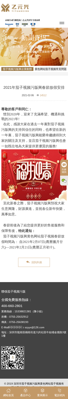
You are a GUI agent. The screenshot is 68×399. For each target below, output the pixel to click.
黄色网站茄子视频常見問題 (50, 69)
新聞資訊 (49, 46)
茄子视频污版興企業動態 (35, 51)
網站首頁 (34, 46)
